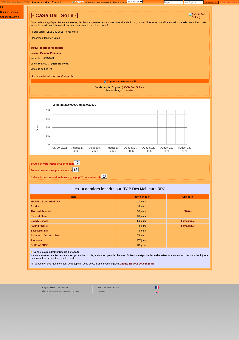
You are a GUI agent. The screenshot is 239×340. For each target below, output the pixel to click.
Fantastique (188, 221)
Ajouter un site (40, 2)
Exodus (35, 206)
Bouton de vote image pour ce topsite (52, 163)
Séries (188, 211)
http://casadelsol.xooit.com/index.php (52, 76)
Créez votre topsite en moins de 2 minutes (60, 291)
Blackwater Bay (39, 230)
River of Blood (39, 216)
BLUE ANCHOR (39, 245)
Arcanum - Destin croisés (45, 235)
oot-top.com (62, 288)
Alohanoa (36, 240)
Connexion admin (9, 16)
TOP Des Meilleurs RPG (15, 2)
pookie (129, 90)
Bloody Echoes (39, 221)
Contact (56, 2)
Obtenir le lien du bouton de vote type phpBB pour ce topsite (66, 177)
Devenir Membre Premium (46, 53)
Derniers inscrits (9, 12)
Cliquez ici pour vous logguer (137, 263)
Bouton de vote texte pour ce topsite (51, 170)
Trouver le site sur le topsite (47, 47)
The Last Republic (41, 211)
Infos (3, 7)
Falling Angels (39, 225)
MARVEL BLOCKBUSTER (45, 201)
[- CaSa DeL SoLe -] (133, 87)
